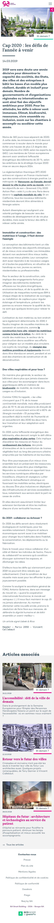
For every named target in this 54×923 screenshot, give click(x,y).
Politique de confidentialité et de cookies (27, 878)
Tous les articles (15, 845)
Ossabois (27, 889)
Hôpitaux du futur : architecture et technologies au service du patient (26, 820)
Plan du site (27, 866)
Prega (27, 895)
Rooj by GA (27, 901)
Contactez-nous (27, 854)
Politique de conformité (27, 884)
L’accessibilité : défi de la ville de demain (26, 700)
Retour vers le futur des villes (24, 759)
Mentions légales (27, 872)
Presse (27, 860)
